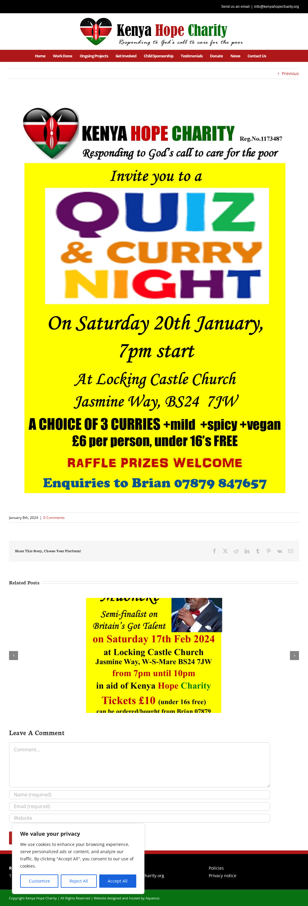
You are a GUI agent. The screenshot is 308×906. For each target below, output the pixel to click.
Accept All (118, 881)
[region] (78, 859)
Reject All (78, 881)
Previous (290, 73)
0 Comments (54, 517)
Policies (216, 868)
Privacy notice (222, 875)
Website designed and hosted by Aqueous (126, 898)
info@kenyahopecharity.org (276, 7)
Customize (39, 881)
